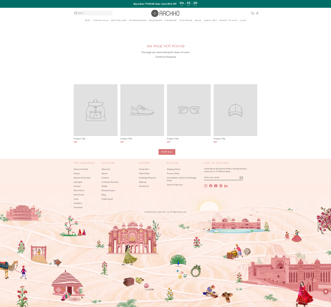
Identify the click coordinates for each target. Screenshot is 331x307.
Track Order (144, 173)
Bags (198, 20)
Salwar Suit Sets (81, 169)
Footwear (185, 20)
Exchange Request (147, 177)
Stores (104, 173)
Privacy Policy (173, 173)
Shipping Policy (174, 169)
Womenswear (137, 20)
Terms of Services (175, 184)
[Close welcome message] (326, 278)
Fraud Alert (144, 169)
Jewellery (210, 20)
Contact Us (144, 186)
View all (166, 152)
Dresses (77, 186)
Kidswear (171, 20)
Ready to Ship (229, 20)
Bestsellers (119, 20)
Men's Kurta (79, 194)
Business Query (108, 190)
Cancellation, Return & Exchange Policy (181, 179)
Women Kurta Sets (82, 177)
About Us (106, 169)
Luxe (243, 20)
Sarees (77, 173)
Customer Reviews (110, 182)
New (87, 20)
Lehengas (78, 182)
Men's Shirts (79, 190)
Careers (105, 177)
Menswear (155, 20)
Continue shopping (165, 56)
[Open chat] (325, 291)
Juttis (76, 199)
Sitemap (142, 182)
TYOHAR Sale (101, 20)
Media (104, 186)
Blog (104, 194)
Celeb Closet (107, 199)
